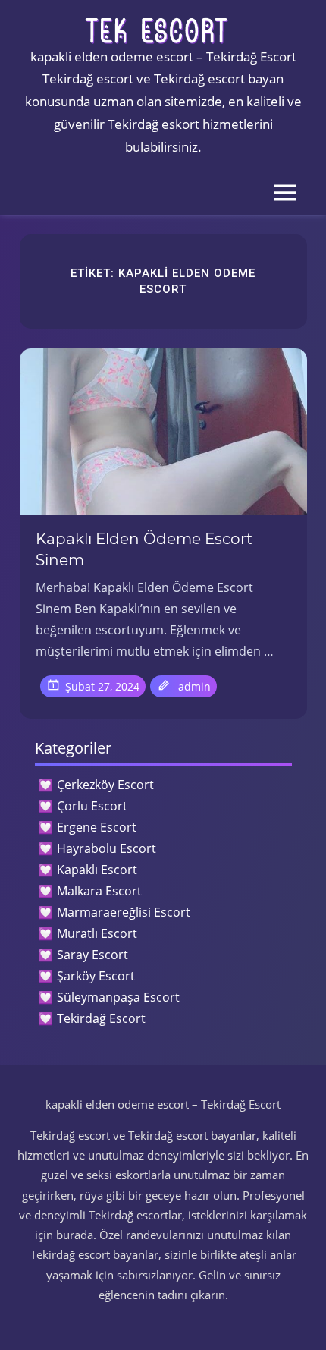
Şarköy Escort (96, 976)
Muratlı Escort (97, 933)
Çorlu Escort (92, 806)
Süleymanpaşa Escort (118, 997)
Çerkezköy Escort (105, 784)
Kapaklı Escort (97, 869)
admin (194, 686)
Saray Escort (92, 954)
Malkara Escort (99, 891)
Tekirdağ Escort (101, 1018)
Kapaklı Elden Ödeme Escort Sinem (144, 549)
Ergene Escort (96, 827)
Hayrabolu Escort (106, 848)
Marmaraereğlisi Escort (123, 912)
